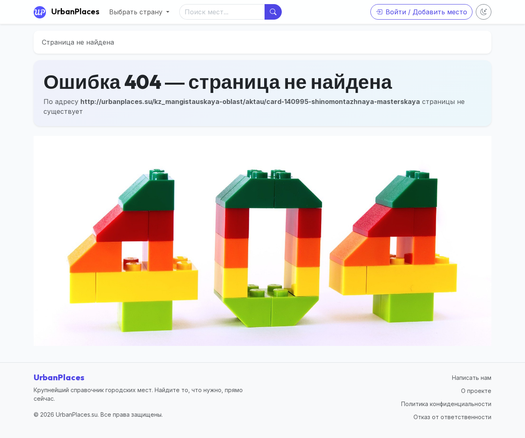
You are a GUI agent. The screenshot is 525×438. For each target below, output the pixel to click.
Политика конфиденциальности (446, 403)
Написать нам (471, 377)
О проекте (476, 390)
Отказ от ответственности (452, 416)
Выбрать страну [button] (136, 12)
